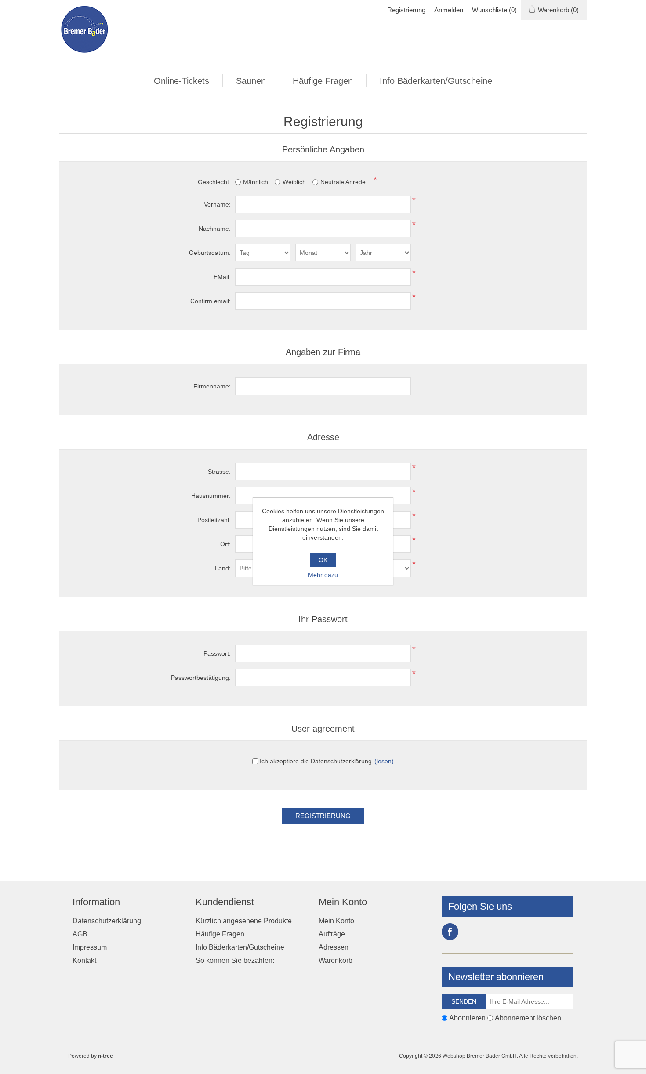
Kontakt (84, 960)
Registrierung (406, 10)
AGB (80, 934)
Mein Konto (336, 921)
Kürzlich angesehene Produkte (244, 921)
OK (323, 559)
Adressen (333, 947)
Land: (223, 568)
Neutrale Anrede (343, 181)
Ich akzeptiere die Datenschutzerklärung (316, 761)
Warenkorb (335, 960)
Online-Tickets (181, 81)
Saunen (251, 81)
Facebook (450, 931)
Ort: (225, 544)
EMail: (222, 276)
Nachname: (215, 228)
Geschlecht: (214, 181)
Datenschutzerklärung (107, 921)
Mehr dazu (323, 574)
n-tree (105, 1056)
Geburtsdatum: (210, 252)
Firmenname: (212, 386)
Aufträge (332, 934)
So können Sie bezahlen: (235, 960)
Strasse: (219, 471)
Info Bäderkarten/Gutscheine (436, 81)
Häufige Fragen (323, 81)
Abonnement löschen (528, 1018)
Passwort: (217, 653)
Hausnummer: (211, 495)
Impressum (90, 947)
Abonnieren (467, 1018)
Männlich (255, 181)
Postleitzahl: (214, 519)
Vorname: (217, 204)
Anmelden (448, 10)
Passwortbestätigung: (201, 677)
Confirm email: (210, 301)
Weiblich (294, 181)
